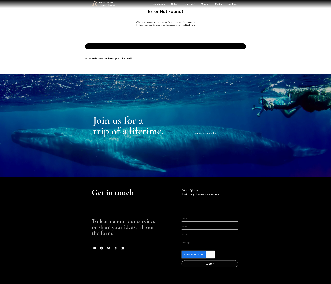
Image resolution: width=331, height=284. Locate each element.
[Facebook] (102, 248)
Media (218, 4)
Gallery (175, 4)
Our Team (190, 4)
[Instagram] (115, 248)
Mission (205, 4)
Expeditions (159, 4)
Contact (232, 4)
